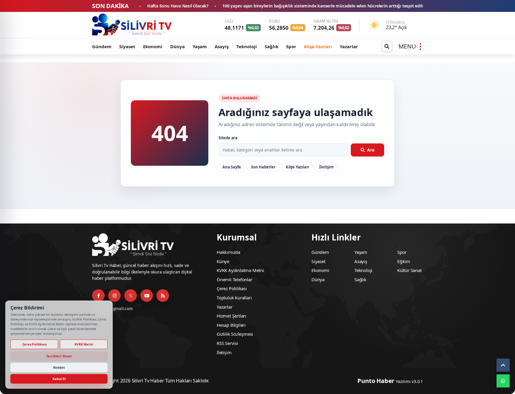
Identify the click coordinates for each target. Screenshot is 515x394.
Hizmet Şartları (231, 316)
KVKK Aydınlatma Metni (240, 270)
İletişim (326, 167)
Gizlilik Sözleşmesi (235, 334)
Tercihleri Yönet (59, 356)
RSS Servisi (227, 343)
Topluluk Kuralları (234, 298)
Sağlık (271, 46)
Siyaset (127, 46)
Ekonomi (152, 46)
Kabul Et (59, 378)
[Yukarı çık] (503, 365)
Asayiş (222, 46)
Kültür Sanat (409, 270)
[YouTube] (146, 295)
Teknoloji (246, 46)
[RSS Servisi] (162, 295)
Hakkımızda (228, 252)
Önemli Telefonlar (234, 279)
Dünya (177, 46)
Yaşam (200, 46)
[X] (130, 295)
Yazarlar (349, 46)
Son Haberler (263, 167)
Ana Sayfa (231, 167)
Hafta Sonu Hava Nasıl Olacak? (142, 6)
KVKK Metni (84, 344)
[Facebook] (98, 295)
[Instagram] (114, 295)
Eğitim (403, 261)
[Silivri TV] (132, 25)
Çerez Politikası (232, 288)
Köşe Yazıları (318, 46)
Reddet (59, 367)
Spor (291, 46)
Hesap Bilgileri (231, 325)
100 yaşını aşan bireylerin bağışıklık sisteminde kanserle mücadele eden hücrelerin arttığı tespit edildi (289, 6)
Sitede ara (228, 137)
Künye (223, 261)
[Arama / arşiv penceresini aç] (387, 46)
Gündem (101, 46)
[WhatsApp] (503, 380)
